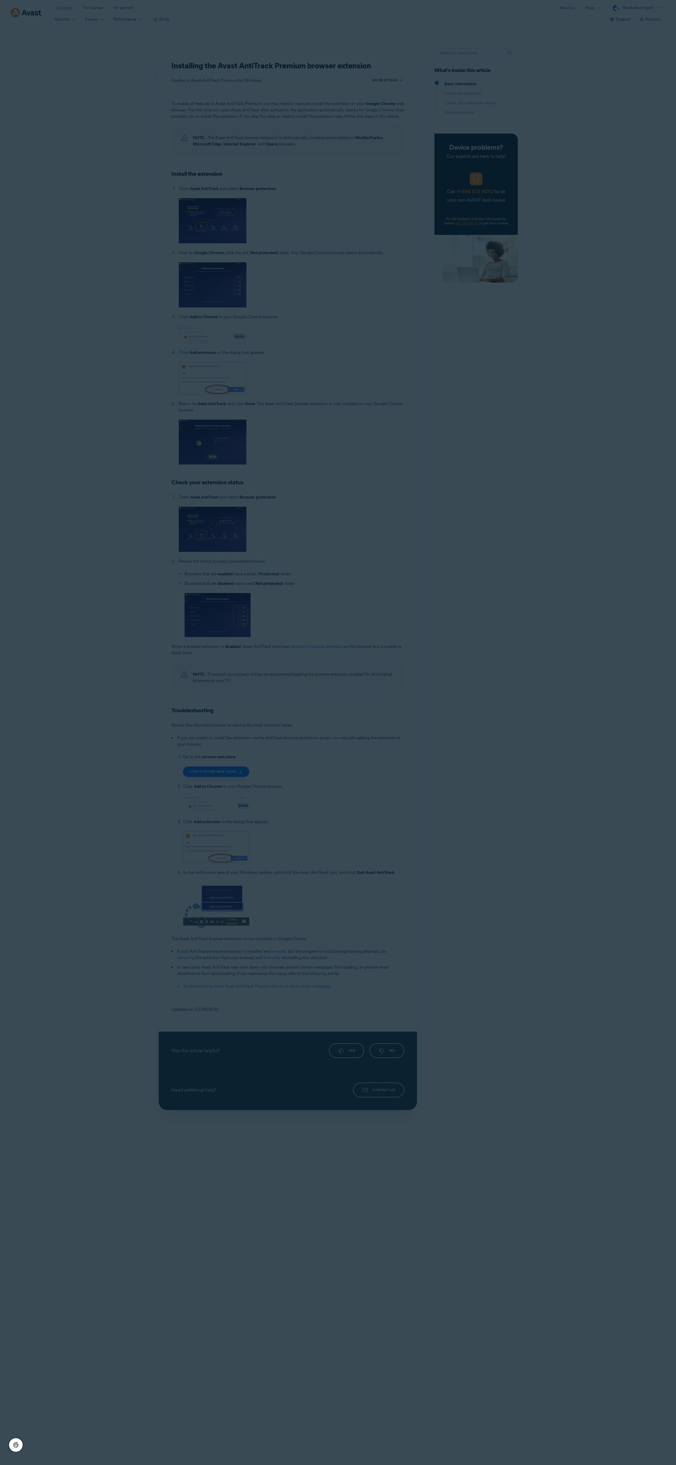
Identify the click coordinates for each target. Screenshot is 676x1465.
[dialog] (338, 732)
